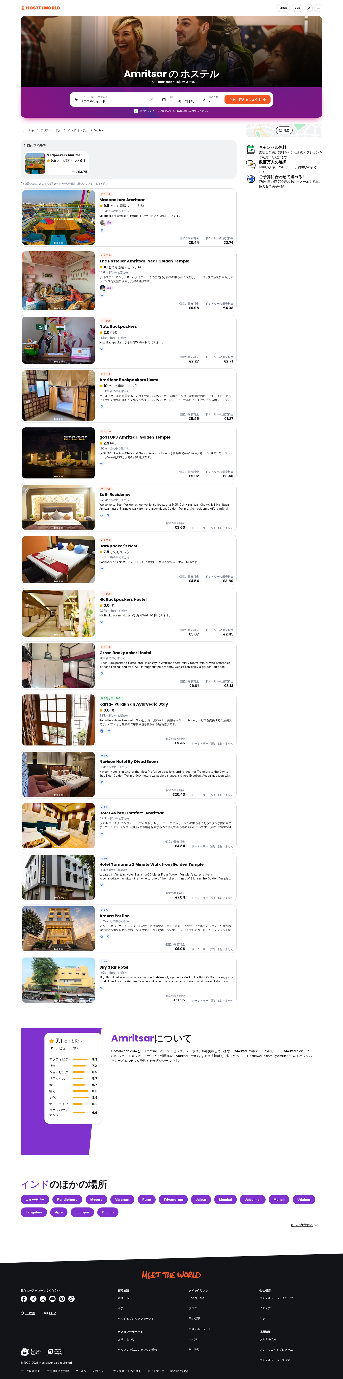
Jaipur (201, 1200)
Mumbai (225, 1200)
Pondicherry (67, 1200)
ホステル (106, 193)
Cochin (108, 1212)
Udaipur (303, 1200)
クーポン (81, 1371)
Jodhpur (82, 1212)
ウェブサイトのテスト (127, 1371)
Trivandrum (173, 1200)
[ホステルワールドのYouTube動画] (52, 1299)
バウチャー (100, 1371)
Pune (146, 1200)
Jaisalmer (253, 1200)
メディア (265, 1308)
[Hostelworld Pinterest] (62, 1299)
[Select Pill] (309, 8)
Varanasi (122, 1200)
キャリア (265, 1318)
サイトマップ (155, 1371)
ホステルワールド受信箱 (274, 1360)
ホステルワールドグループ (276, 1298)
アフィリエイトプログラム (276, 1349)
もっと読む (102, 183)
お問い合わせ (126, 1339)
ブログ (193, 1308)
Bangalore (33, 1212)
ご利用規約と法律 (58, 1371)
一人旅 (193, 1339)
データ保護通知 (30, 1371)
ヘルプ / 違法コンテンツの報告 (137, 1349)
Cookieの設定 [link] (179, 1371)
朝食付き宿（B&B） (112, 698)
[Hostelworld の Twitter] (33, 1299)
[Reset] (152, 99)
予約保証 (194, 1318)
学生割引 (194, 1349)
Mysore (96, 1200)
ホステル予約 (267, 1339)
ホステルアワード (200, 1329)
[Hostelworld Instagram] (43, 1299)
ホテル (104, 755)
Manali (279, 1200)
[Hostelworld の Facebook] (24, 1299)
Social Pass (196, 1298)
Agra (59, 1212)
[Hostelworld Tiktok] (71, 1299)
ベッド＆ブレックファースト (136, 1318)
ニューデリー (34, 1200)
